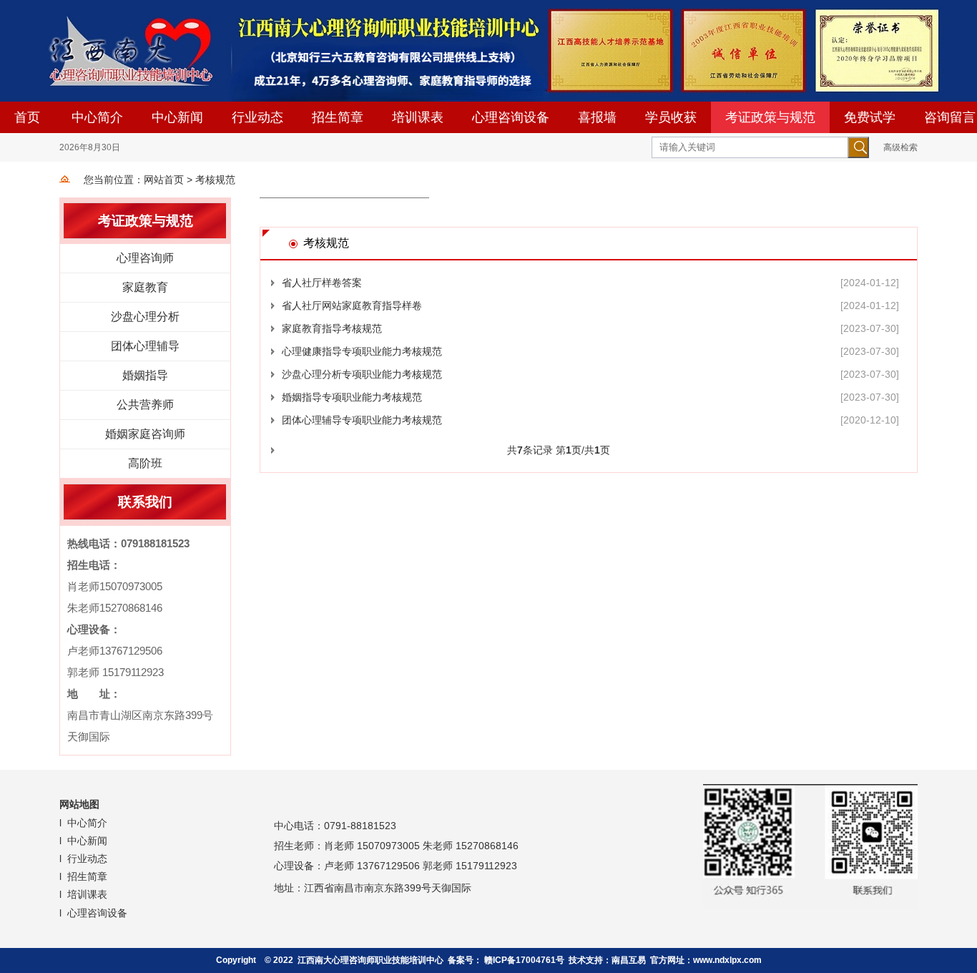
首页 (27, 117)
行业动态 (257, 117)
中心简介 (97, 117)
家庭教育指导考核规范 (332, 328)
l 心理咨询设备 (94, 913)
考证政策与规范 (770, 117)
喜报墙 (597, 117)
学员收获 (671, 117)
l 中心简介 (84, 822)
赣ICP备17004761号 (524, 960)
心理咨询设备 (510, 117)
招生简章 (337, 117)
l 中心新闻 (84, 840)
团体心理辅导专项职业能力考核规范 (362, 420)
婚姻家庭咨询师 (145, 434)
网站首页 (164, 179)
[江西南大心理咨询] (488, 51)
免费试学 (869, 117)
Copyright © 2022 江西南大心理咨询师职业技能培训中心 (329, 960)
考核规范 (215, 179)
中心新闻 (177, 117)
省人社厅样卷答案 (322, 282)
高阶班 (145, 463)
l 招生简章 (84, 876)
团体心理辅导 (145, 346)
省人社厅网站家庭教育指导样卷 (352, 305)
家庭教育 (145, 287)
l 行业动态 (84, 858)
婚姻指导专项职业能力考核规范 (352, 397)
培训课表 (417, 117)
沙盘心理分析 (145, 317)
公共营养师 (145, 405)
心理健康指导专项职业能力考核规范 (362, 351)
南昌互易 (629, 960)
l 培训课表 (84, 894)
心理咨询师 (145, 258)
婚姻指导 (145, 375)
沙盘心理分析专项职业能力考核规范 (362, 374)
